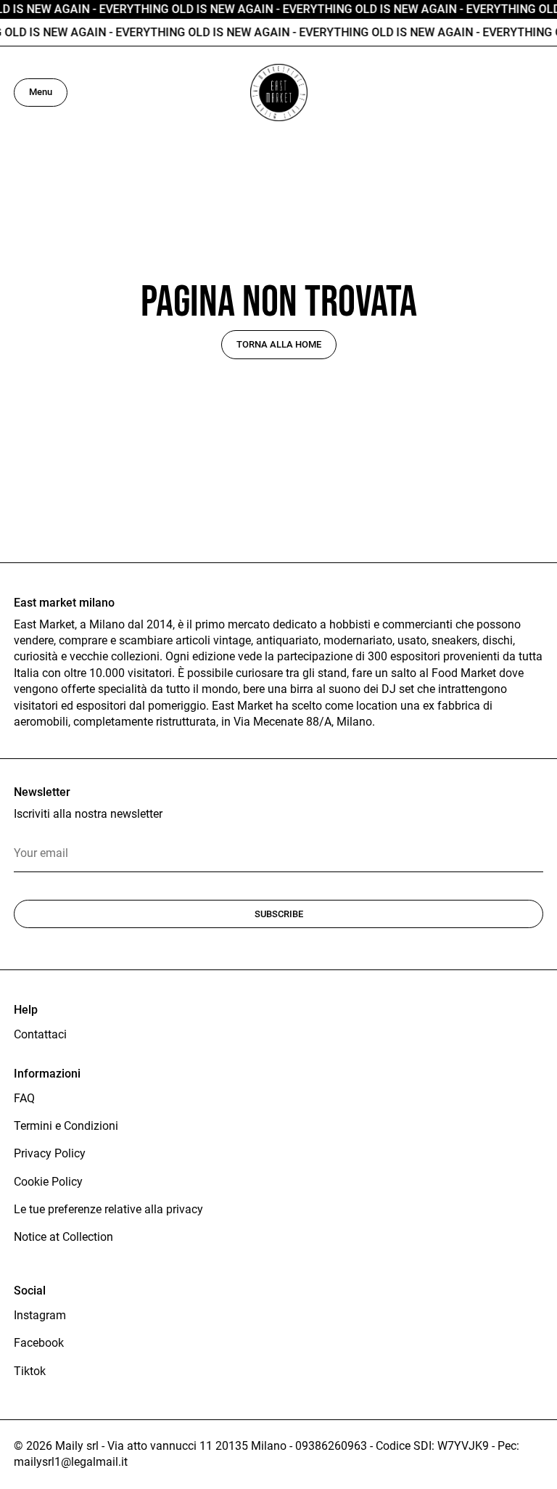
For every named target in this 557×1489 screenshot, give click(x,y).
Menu (40, 91)
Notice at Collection (63, 1237)
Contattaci (40, 1034)
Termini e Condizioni (66, 1126)
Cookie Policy (48, 1182)
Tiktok (30, 1371)
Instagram (40, 1315)
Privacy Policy (50, 1153)
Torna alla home (278, 344)
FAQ (24, 1098)
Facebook (39, 1343)
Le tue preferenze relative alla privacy (108, 1209)
